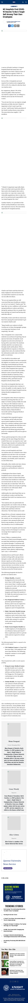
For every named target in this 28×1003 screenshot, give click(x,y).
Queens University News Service (14, 21)
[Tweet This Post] (12, 25)
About (10, 994)
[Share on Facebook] (9, 25)
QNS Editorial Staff (15, 994)
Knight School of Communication (14, 995)
